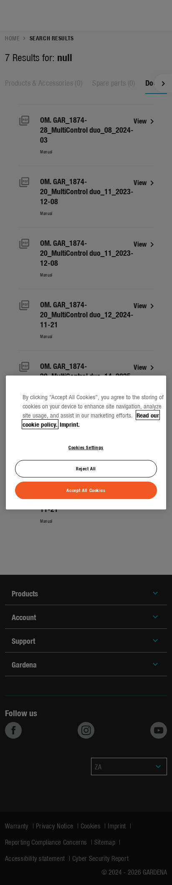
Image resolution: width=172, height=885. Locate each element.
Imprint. (70, 424)
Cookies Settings (86, 447)
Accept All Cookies (85, 490)
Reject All (86, 468)
